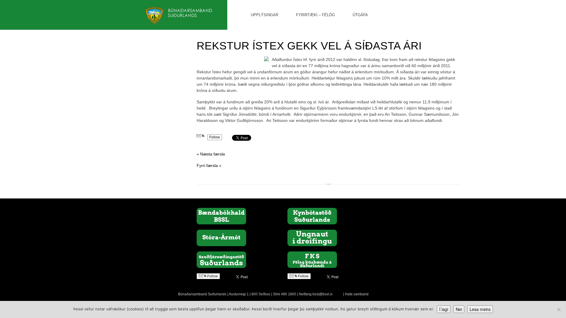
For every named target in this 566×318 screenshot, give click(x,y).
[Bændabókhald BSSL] (221, 216)
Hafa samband (356, 294)
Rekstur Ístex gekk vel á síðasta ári (309, 46)
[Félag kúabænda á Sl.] (312, 259)
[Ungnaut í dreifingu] (312, 237)
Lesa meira (480, 309)
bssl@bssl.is (322, 294)
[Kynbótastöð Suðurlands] (312, 216)
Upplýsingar (264, 15)
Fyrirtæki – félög (315, 15)
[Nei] (559, 309)
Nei (459, 309)
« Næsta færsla (211, 154)
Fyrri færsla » (209, 165)
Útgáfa (360, 15)
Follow (214, 137)
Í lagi (443, 309)
